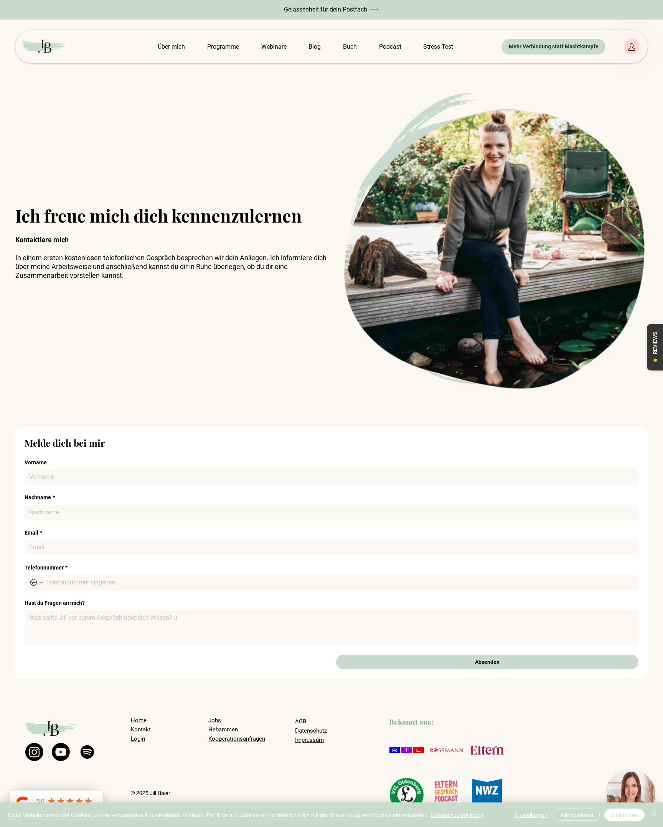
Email (33, 533)
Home (139, 720)
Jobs (214, 720)
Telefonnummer (46, 568)
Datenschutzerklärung (457, 815)
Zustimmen (624, 815)
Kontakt (141, 729)
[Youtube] (61, 752)
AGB (300, 721)
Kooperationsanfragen (236, 738)
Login (138, 738)
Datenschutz (311, 730)
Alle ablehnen (576, 815)
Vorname (36, 462)
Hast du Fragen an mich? (55, 603)
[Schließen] (653, 815)
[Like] (632, 46)
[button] (331, 9)
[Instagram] (34, 752)
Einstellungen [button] (531, 815)
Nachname (40, 497)
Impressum (309, 739)
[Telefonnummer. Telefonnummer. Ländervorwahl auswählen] (37, 582)
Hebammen (223, 729)
